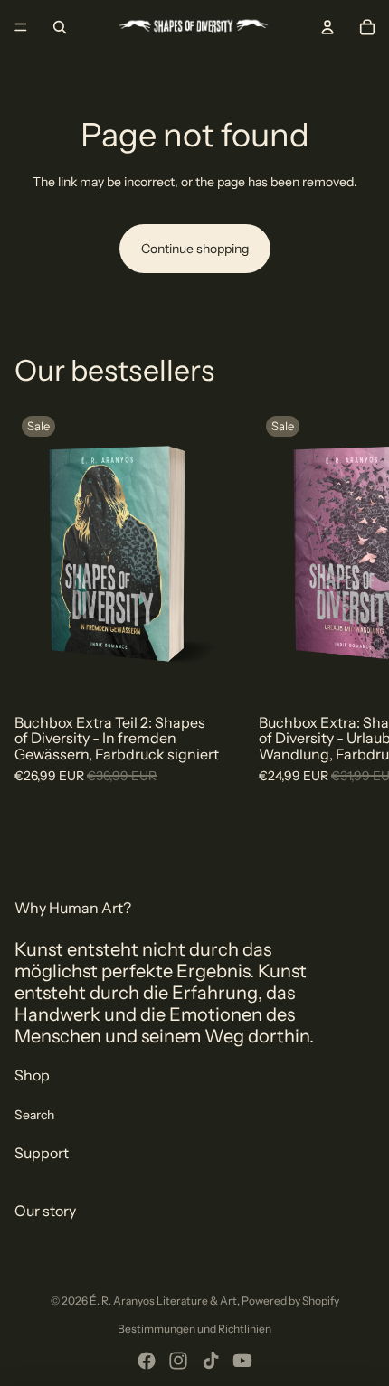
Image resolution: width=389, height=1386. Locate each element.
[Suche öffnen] (60, 27)
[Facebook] (146, 1361)
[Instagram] (178, 1361)
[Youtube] (242, 1361)
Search (34, 1115)
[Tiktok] (211, 1361)
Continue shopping (195, 248)
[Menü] (21, 27)
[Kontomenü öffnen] (327, 27)
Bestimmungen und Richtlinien (194, 1328)
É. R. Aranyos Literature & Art (163, 1300)
